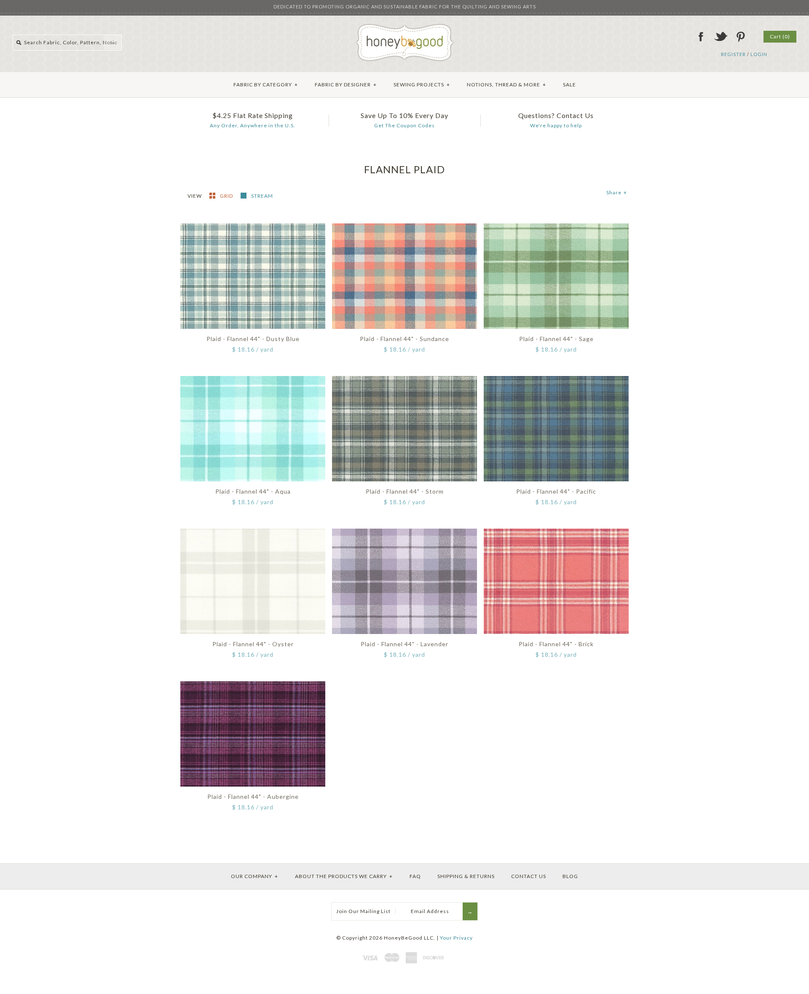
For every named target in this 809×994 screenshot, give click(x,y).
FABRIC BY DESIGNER (346, 84)
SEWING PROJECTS (422, 84)
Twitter (720, 36)
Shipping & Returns (466, 876)
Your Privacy (456, 938)
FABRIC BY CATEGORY (265, 84)
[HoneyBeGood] (404, 26)
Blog (570, 876)
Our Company (254, 876)
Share (616, 192)
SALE (569, 84)
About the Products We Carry (344, 876)
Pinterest (740, 36)
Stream (262, 196)
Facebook (700, 36)
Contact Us (528, 876)
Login (758, 54)
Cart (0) (780, 36)
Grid (227, 196)
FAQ (415, 876)
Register (733, 54)
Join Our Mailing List (363, 911)
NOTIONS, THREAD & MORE (506, 84)
